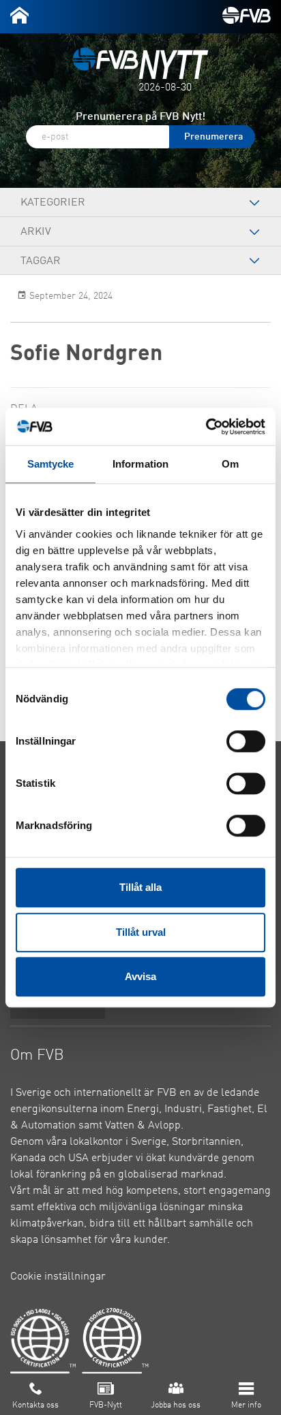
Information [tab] (140, 464)
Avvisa (140, 976)
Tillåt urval (141, 932)
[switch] (245, 741)
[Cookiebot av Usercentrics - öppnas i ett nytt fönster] (205, 427)
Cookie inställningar (58, 1276)
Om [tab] (230, 464)
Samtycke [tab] (50, 464)
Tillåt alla (140, 887)
